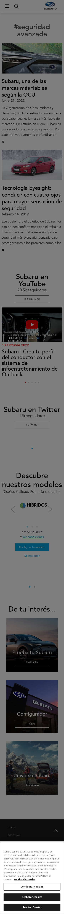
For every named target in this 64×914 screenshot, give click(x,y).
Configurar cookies (32, 886)
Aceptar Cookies (32, 907)
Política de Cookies (24, 879)
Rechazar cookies (32, 897)
